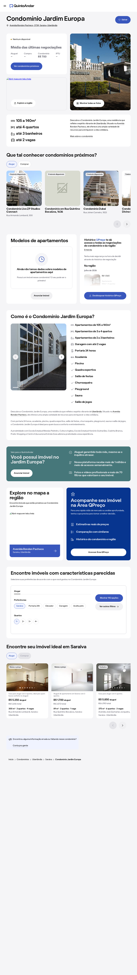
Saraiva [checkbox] (19, 606)
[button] (27, 690)
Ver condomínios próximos (26, 66)
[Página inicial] (22, 5)
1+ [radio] (17, 621)
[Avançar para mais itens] (61, 357)
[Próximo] (127, 224)
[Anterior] (117, 224)
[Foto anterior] (11, 677)
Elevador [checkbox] (49, 606)
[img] (24, 188)
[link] (109, 598)
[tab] (17, 591)
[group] (27, 690)
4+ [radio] (36, 621)
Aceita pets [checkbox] (78, 606)
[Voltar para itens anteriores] (15, 357)
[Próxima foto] (43, 677)
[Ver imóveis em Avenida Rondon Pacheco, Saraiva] (19, 79)
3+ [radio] (29, 621)
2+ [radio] (23, 621)
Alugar (12, 164)
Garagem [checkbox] (63, 606)
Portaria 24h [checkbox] (34, 606)
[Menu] (4, 6)
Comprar (24, 164)
